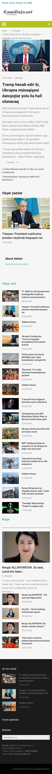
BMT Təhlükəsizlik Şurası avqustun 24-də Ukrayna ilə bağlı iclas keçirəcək (34, 446)
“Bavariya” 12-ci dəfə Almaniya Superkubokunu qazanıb (34, 372)
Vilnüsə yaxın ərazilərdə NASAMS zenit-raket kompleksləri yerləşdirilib (34, 357)
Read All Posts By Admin (16, 264)
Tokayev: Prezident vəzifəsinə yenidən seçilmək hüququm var (35, 310)
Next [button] (49, 224)
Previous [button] (23, 224)
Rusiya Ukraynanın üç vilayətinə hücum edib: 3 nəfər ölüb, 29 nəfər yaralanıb (35, 491)
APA (4, 122)
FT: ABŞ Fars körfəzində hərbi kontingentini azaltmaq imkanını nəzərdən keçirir (35, 294)
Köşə (5, 519)
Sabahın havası (29, 322)
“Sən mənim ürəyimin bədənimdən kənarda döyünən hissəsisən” (36, 641)
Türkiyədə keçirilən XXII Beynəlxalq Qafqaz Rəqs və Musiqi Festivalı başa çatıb (34, 416)
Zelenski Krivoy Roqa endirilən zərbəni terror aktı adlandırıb (34, 461)
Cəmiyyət (18, 77)
